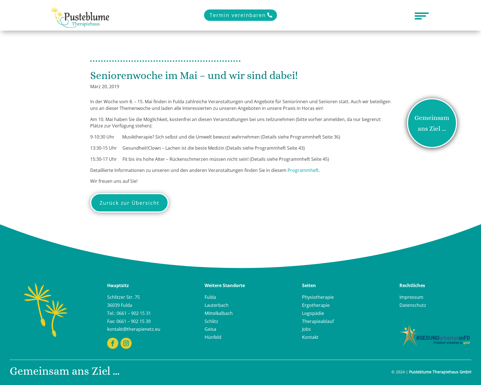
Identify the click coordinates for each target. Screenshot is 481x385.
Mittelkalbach (219, 313)
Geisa (210, 329)
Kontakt (310, 337)
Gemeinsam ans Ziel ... (431, 123)
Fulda (210, 297)
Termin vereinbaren (238, 15)
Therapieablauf (318, 321)
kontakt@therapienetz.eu (133, 329)
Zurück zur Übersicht (129, 202)
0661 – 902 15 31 (134, 313)
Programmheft (303, 170)
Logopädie (313, 313)
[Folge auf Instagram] (126, 343)
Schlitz (211, 321)
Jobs (306, 329)
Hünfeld (213, 337)
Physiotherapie (318, 297)
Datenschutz (412, 305)
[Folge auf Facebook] (112, 343)
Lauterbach (217, 305)
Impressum (411, 297)
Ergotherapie (316, 305)
